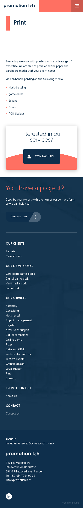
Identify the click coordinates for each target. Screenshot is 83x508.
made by (70, 503)
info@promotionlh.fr (18, 480)
